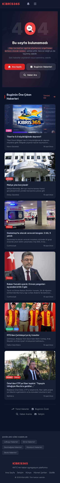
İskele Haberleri (10, 452)
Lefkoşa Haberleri (11, 442)
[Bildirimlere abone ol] (28, 4)
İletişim (41, 414)
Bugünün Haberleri (43, 67)
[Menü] (35, 4)
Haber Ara (32, 75)
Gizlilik (52, 472)
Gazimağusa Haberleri (13, 447)
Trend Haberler (22, 409)
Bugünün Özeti (42, 409)
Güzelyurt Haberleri (34, 447)
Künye (28, 472)
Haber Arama (26, 414)
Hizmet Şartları (40, 472)
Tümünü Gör (46, 97)
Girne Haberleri (29, 442)
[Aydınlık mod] (23, 4)
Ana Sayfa (16, 67)
